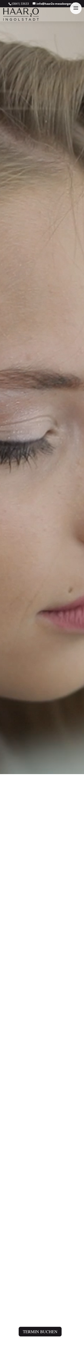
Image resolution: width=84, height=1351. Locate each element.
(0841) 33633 (20, 4)
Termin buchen (40, 1331)
